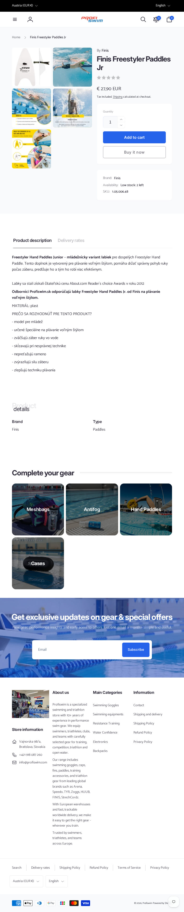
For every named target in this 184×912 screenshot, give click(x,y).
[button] (15, 19)
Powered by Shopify (162, 903)
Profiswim (147, 903)
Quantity (108, 111)
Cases (38, 563)
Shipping (117, 97)
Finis (103, 51)
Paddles (99, 430)
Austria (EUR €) (22, 5)
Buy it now (134, 152)
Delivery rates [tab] (71, 240)
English (161, 5)
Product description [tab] (32, 240)
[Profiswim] (30, 717)
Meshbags (38, 509)
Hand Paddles (146, 509)
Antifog (92, 509)
